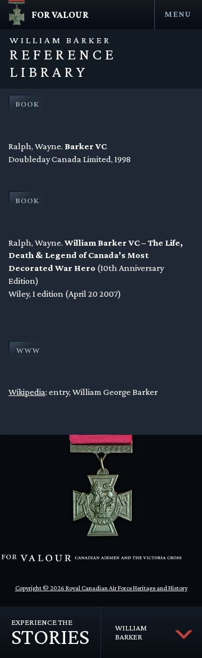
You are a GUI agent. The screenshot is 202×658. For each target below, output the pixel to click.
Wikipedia (26, 391)
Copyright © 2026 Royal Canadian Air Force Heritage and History (101, 588)
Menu (177, 14)
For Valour (60, 14)
